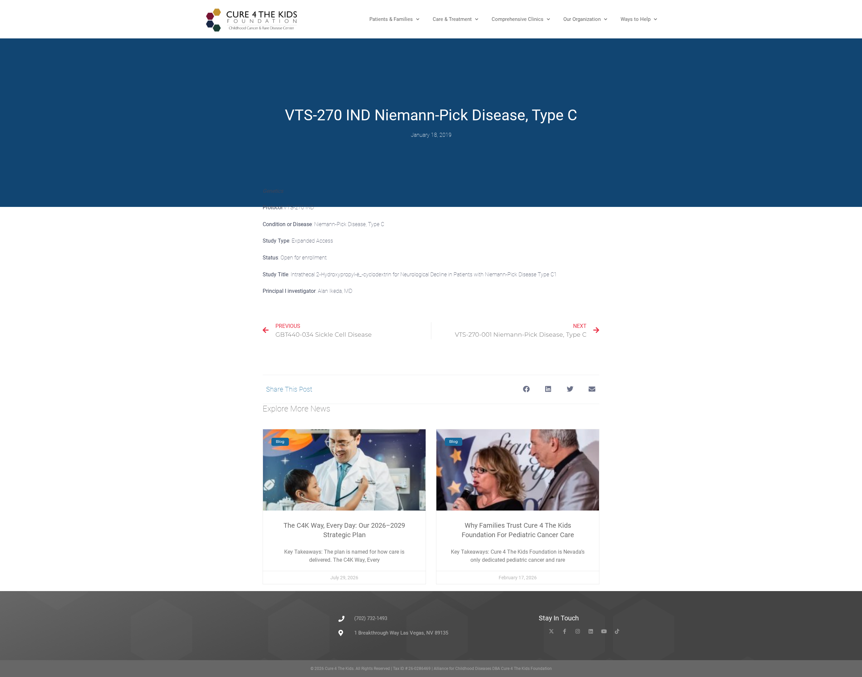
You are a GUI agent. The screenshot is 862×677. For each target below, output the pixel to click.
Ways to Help (636, 19)
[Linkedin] (590, 631)
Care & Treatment (452, 19)
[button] (526, 389)
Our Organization (582, 19)
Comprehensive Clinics (517, 19)
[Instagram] (577, 631)
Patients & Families (391, 19)
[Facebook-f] (564, 631)
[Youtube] (603, 631)
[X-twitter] (551, 631)
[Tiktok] (617, 631)
